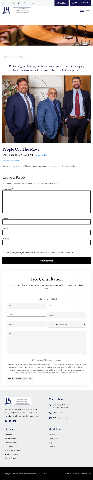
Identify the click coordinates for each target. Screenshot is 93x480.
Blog (50, 442)
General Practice (11, 458)
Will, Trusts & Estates (13, 450)
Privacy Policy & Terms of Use (78, 473)
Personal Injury (10, 438)
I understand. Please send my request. (48, 360)
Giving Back (53, 438)
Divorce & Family (11, 442)
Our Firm (8, 434)
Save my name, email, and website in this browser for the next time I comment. (38, 252)
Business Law (9, 446)
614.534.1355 (10, 3)
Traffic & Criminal (11, 454)
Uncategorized (41, 155)
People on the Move (10, 160)
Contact (52, 446)
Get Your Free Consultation (19, 378)
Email (5, 228)
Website (6, 238)
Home (5, 56)
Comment (7, 188)
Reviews (52, 434)
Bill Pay (51, 450)
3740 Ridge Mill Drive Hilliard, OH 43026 (61, 406)
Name (5, 217)
